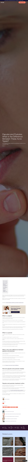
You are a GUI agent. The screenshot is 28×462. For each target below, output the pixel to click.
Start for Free (22, 2)
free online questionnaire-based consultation (17, 390)
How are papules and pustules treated (5, 288)
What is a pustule (5, 282)
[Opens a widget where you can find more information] (25, 461)
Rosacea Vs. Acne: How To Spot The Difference (12, 365)
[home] (10, 2)
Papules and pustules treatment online (5, 291)
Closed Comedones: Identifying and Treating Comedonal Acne (14, 302)
